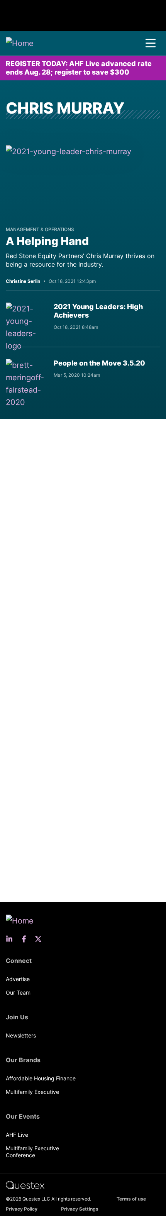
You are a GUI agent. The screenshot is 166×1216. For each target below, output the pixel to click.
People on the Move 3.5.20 (99, 363)
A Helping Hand (47, 241)
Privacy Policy (21, 1209)
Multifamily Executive (32, 1091)
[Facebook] (26, 939)
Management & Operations (40, 229)
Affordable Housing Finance (41, 1078)
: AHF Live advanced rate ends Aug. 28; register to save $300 (79, 68)
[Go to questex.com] (25, 1184)
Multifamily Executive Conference (32, 1151)
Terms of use (131, 1199)
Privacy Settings (79, 1209)
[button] (150, 43)
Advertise (18, 979)
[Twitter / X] (40, 939)
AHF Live (17, 1134)
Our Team (18, 992)
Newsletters (21, 1035)
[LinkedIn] (11, 939)
